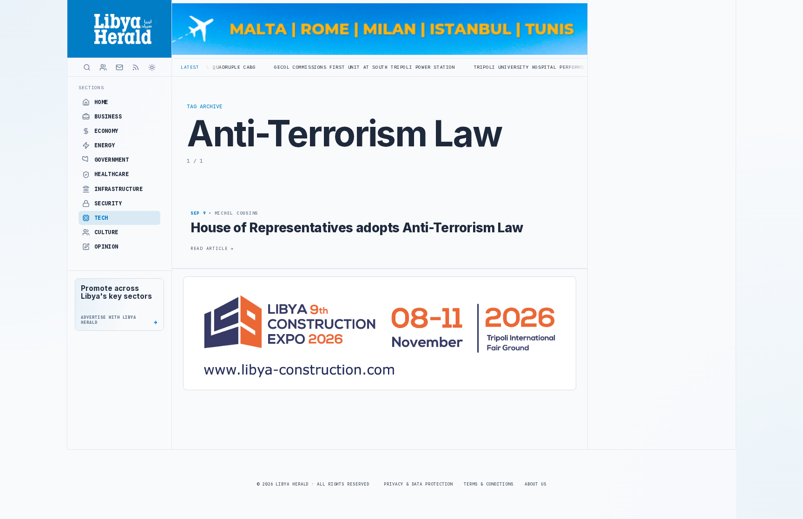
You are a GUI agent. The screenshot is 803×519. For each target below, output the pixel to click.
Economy (106, 131)
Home (101, 102)
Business (108, 116)
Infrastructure (118, 189)
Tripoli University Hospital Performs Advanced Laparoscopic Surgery (548, 67)
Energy (104, 145)
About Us (535, 484)
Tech (101, 218)
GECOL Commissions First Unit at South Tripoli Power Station (337, 67)
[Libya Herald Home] (119, 29)
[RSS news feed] (135, 67)
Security (108, 203)
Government (111, 160)
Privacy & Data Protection (418, 484)
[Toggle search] (86, 67)
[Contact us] (119, 67)
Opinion (106, 246)
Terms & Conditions (488, 484)
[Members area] (103, 67)
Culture (106, 232)
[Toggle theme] (151, 67)
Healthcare (111, 174)
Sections (91, 88)
